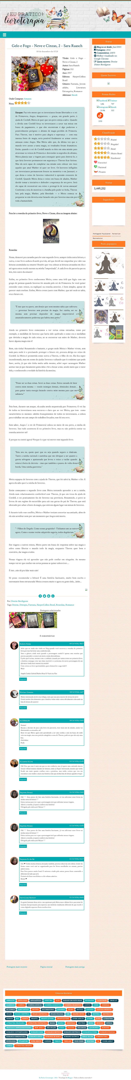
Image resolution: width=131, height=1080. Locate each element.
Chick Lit (113, 1000)
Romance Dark (37, 1032)
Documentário (48, 1009)
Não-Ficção (51, 1028)
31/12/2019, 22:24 (76, 897)
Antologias (22, 1000)
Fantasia (32, 604)
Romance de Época (71, 1037)
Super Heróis (36, 1041)
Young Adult (107, 1041)
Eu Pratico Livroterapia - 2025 (48, 1078)
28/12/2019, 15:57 (77, 692)
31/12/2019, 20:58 (77, 792)
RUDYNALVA (25, 721)
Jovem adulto (78, 1019)
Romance (70, 604)
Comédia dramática (73, 1005)
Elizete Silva (26, 762)
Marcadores (98, 238)
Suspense (47, 1041)
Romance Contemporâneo (17, 1032)
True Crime (79, 1041)
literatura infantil (23, 1046)
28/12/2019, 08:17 (76, 644)
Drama (70, 1009)
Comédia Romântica (53, 1005)
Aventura (48, 1000)
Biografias (89, 1000)
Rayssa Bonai (26, 793)
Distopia (23, 604)
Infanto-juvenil (47, 1019)
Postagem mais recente (17, 966)
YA (98, 1041)
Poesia (61, 1028)
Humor (25, 1019)
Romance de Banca (53, 1037)
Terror (57, 1041)
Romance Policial (107, 1032)
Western (90, 1041)
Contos (87, 1005)
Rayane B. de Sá (27, 859)
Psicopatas (82, 1028)
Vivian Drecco (26, 692)
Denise (15, 604)
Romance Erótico (53, 1032)
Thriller (67, 1041)
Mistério (81, 1023)
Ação (58, 1000)
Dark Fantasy (23, 1009)
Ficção (9, 1014)
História (96, 1014)
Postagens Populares (101, 234)
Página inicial (46, 966)
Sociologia (11, 1041)
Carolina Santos (28, 898)
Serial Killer (87, 1037)
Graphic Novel (78, 1014)
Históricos (107, 1014)
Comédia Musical (35, 1005)
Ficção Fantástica (39, 1014)
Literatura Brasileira (15, 1023)
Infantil (34, 1019)
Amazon (27, 98)
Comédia (21, 1005)
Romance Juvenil (90, 1032)
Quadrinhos (94, 1028)
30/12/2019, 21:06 (76, 761)
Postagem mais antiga (75, 966)
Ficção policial (57, 1014)
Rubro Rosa (25, 644)
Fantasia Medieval (104, 1009)
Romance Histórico (72, 1032)
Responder (23, 679)
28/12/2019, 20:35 (77, 720)
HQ (89, 1014)
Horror (9, 1019)
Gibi (68, 1014)
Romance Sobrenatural (16, 1037)
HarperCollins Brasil (46, 604)
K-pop (98, 1019)
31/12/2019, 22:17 (76, 859)
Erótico (80, 1009)
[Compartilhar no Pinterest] (49, 596)
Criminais (106, 1005)
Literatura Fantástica (37, 1023)
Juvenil (90, 1019)
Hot (17, 1019)
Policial (71, 1028)
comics (9, 1046)
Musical (99, 1023)
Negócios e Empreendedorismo (18, 1028)
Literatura (108, 1019)
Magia (52, 1023)
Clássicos (10, 1005)
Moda (91, 1023)
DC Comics (10, 1009)
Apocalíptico (35, 1000)
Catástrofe (102, 1000)
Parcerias (116, 234)
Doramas (61, 1009)
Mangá (61, 1023)
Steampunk (23, 1041)
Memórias (71, 1023)
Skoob (74, 95)
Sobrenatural (102, 1037)
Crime (96, 1005)
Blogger (70, 1078)
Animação (10, 1000)
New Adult (39, 1028)
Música (109, 1023)
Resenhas (60, 604)
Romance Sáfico (35, 1037)
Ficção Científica (22, 1014)
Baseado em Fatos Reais (72, 1000)
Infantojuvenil (63, 1019)
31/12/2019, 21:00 (76, 826)
